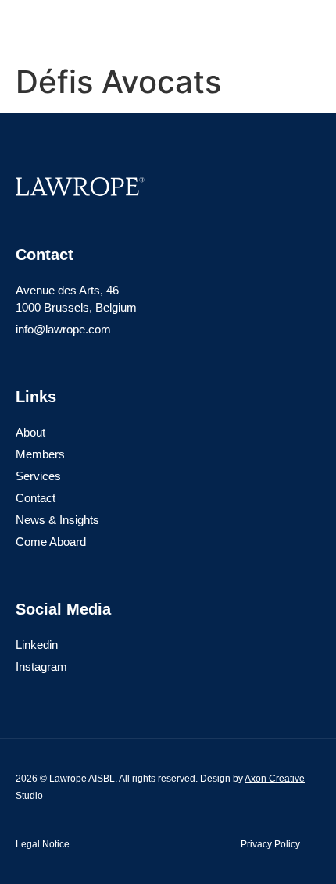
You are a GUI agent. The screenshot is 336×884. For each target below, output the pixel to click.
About (30, 432)
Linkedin (37, 644)
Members (40, 454)
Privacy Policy (270, 844)
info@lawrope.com (63, 329)
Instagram (41, 666)
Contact (35, 497)
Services (38, 476)
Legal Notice (43, 844)
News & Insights (57, 519)
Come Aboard (51, 541)
